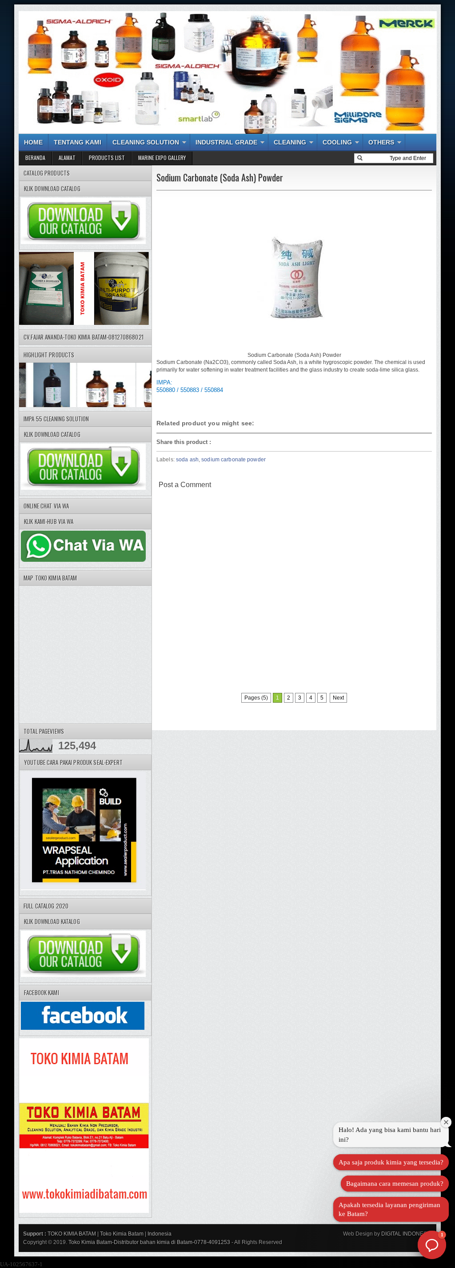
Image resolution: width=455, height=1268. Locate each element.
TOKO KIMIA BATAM (72, 1234)
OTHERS (381, 142)
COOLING (337, 142)
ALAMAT (67, 157)
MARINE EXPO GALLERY (162, 157)
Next (338, 698)
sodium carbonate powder (233, 459)
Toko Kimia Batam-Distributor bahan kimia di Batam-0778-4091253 (149, 1242)
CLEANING (290, 142)
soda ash (187, 459)
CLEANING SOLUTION (145, 142)
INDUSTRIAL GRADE (226, 142)
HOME (33, 142)
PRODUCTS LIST (107, 157)
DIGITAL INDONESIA (406, 1234)
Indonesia (160, 1234)
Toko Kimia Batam (122, 1234)
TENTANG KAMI (77, 142)
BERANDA (35, 157)
